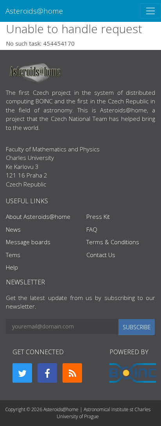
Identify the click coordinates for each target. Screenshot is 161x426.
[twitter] (22, 373)
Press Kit (98, 216)
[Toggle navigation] (150, 11)
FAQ (91, 229)
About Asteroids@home (38, 216)
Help (12, 267)
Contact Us (100, 255)
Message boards (28, 242)
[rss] (72, 373)
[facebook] (47, 373)
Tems (13, 255)
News (13, 229)
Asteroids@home (34, 11)
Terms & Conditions (112, 242)
